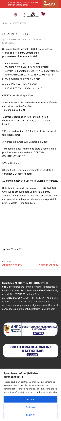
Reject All (30, 415)
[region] (30, 395)
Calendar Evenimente (50, 5)
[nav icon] (3, 4)
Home (6, 23)
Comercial (9, 43)
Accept (30, 399)
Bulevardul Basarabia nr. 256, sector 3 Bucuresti (23, 3)
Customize (30, 407)
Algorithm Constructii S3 (17, 40)
